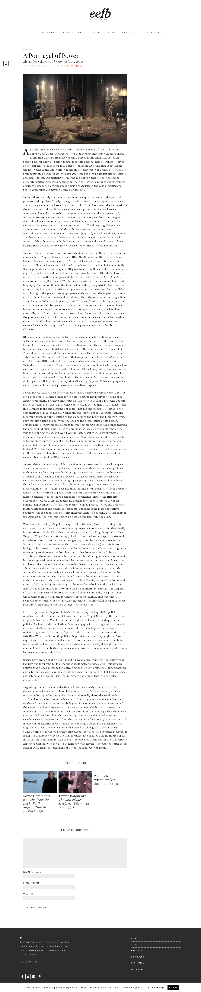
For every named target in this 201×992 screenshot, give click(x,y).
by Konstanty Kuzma (69, 66)
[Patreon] (39, 976)
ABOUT (134, 939)
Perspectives (49, 33)
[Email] (33, 976)
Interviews (93, 33)
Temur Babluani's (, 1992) (74, 801)
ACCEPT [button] (173, 988)
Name (32, 872)
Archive (149, 33)
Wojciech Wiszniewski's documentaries (106, 780)
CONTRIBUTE (137, 957)
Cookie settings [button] (156, 987)
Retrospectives (72, 33)
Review (27, 49)
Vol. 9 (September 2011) (38, 66)
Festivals (111, 33)
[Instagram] (28, 976)
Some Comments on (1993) (36, 803)
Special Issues (130, 33)
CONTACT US (137, 951)
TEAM (134, 945)
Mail (31, 882)
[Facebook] (22, 976)
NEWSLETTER (137, 963)
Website (28, 893)
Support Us (137, 969)
